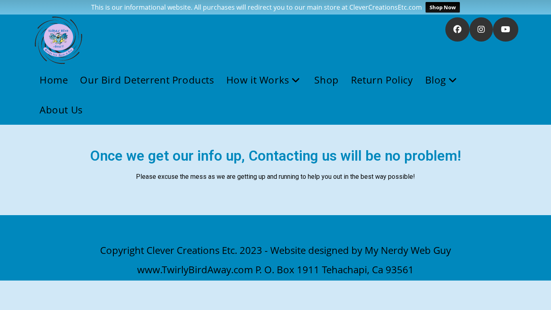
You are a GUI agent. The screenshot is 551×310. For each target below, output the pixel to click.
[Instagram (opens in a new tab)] (481, 29)
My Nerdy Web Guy (408, 250)
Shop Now (443, 7)
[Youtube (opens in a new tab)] (505, 29)
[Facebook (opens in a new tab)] (457, 29)
